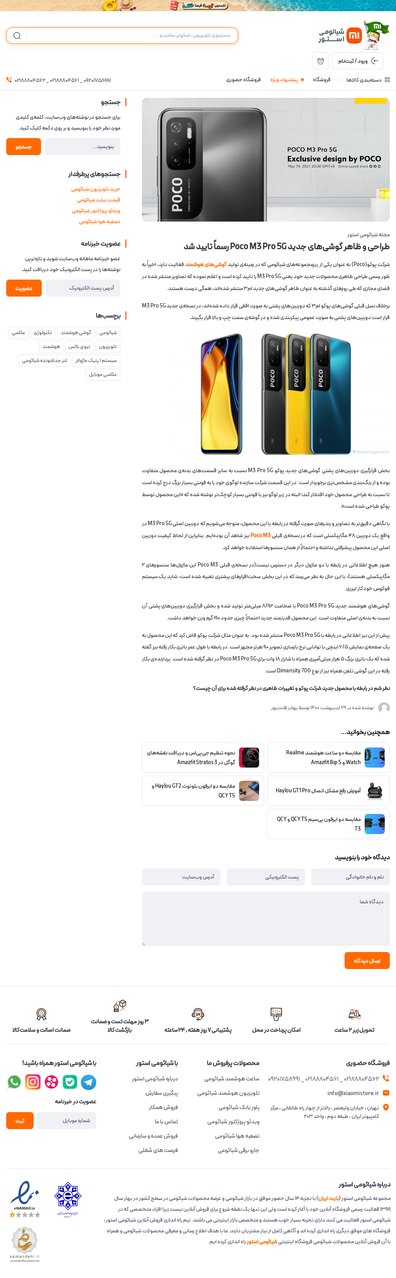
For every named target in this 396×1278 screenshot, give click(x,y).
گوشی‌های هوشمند (206, 264)
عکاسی (18, 333)
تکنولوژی (43, 333)
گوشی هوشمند (76, 333)
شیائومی (108, 333)
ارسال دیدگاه (367, 961)
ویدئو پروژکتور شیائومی (96, 210)
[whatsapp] (14, 1082)
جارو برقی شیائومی (238, 1150)
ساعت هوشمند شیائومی (231, 1078)
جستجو (23, 147)
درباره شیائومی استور (155, 1078)
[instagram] (70, 1082)
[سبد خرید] (320, 60)
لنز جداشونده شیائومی (44, 361)
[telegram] (33, 1082)
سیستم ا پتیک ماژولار (96, 361)
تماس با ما (166, 1121)
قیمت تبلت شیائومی (98, 200)
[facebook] (88, 1082)
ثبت (19, 1121)
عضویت (23, 288)
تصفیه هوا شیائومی (99, 221)
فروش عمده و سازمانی (153, 1136)
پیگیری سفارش (161, 1093)
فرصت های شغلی (158, 1150)
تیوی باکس (79, 347)
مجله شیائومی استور (368, 234)
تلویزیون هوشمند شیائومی (228, 1093)
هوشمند (51, 347)
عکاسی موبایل (103, 374)
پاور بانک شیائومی (238, 1107)
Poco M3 (261, 535)
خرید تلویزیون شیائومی (95, 189)
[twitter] (51, 1082)
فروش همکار (163, 1107)
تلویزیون (108, 347)
